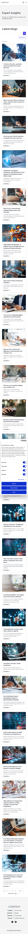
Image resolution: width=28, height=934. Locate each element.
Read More (6, 75)
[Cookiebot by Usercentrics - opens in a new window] (21, 441)
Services (10, 918)
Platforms (9, 915)
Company (9, 910)
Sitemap (16, 913)
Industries (9, 913)
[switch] (25, 466)
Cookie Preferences (19, 918)
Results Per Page (12, 893)
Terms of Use (18, 910)
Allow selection (14, 487)
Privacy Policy (18, 915)
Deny (14, 492)
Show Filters (22, 37)
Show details (21, 479)
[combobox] (24, 41)
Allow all (14, 483)
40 (20, 891)
